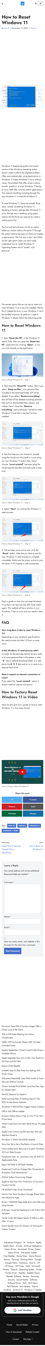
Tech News (33, 1283)
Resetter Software (13, 1276)
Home (9, 1324)
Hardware (23, 1262)
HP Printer (19, 1266)
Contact (15, 1339)
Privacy (35, 1324)
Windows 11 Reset (10, 831)
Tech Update (25, 1286)
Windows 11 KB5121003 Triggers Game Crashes (23, 1106)
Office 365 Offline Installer (13, 1111)
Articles (19, 1245)
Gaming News (26, 1259)
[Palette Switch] (3, 3)
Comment (9, 882)
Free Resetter (9, 1256)
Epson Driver (13, 1252)
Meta (28, 1266)
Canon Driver (10, 1249)
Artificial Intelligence (33, 1245)
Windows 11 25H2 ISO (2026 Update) (18, 1139)
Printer (39, 1269)
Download (22, 1249)
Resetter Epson (33, 1272)
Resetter (22, 1272)
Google (38, 1259)
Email (33, 806)
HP (38, 1262)
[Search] (36, 3)
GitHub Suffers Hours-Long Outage (17, 1177)
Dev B (6, 28)
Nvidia (6, 1269)
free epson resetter (29, 1252)
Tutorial (22, 826)
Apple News (8, 1245)
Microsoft (36, 1266)
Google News (11, 1262)
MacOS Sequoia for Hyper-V (14, 1094)
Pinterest (12, 806)
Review (26, 1276)
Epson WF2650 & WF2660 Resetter (17, 1164)
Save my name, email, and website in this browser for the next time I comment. (22, 943)
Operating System (26, 1269)
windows (7, 1289)
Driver (31, 1249)
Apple (38, 1242)
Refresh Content (32, 1331)
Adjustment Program (13, 1242)
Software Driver (14, 1283)
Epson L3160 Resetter (11, 1065)
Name (7, 916)
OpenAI (14, 1269)
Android (30, 1242)
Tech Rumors (12, 1286)
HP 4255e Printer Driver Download (17, 1189)
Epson (38, 1249)
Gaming (15, 1259)
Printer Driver (11, 1272)
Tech (25, 1283)
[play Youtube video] (22, 772)
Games (7, 1259)
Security (11, 1279)
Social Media (22, 1279)
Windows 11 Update (33, 1289)
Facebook (33, 799)
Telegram (33, 813)
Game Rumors (35, 1256)
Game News (21, 1256)
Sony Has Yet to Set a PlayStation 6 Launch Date (22, 1144)
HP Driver (9, 1266)
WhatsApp (12, 813)
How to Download (13, 1331)
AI (24, 1242)
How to (33, 28)
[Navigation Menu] (40, 4)
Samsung (35, 1276)
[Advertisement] (22, 55)
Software (33, 1279)
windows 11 (34, 826)
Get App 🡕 (28, 1339)
